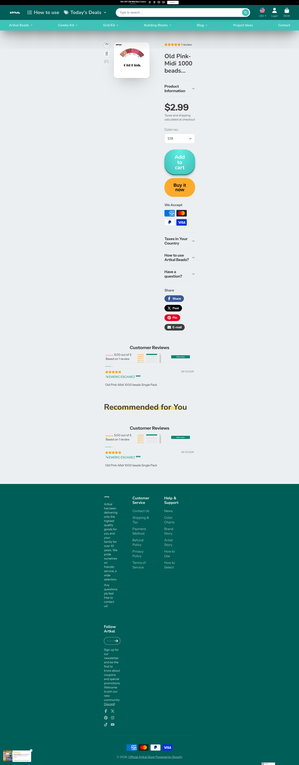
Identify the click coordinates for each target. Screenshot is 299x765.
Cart (287, 12)
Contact (284, 25)
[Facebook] (106, 711)
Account (274, 12)
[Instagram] (112, 718)
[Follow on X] (112, 711)
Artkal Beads (19, 25)
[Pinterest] (106, 718)
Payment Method (139, 531)
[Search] (245, 12)
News (168, 511)
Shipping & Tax (140, 520)
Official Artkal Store (141, 757)
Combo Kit (66, 25)
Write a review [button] (180, 357)
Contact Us (140, 511)
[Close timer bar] (297, 2)
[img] (113, 372)
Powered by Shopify (168, 757)
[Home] (15, 12)
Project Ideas (243, 25)
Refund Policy (138, 542)
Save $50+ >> (173, 2)
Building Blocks (156, 25)
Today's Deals (85, 12)
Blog (200, 25)
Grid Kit (109, 25)
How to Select (169, 565)
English (266, 763)
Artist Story (168, 542)
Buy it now (179, 187)
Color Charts (169, 520)
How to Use (169, 553)
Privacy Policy (138, 553)
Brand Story (168, 531)
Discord (109, 704)
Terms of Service (139, 565)
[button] (172, 44)
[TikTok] (106, 724)
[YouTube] (112, 724)
